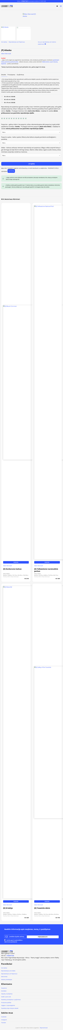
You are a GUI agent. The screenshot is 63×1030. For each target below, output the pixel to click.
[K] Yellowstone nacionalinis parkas (46, 570)
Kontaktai (3, 991)
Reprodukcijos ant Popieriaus (17, 42)
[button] (57, 6)
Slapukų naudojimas (6, 994)
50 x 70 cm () (9, 102)
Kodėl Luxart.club (6, 997)
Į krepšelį (31, 164)
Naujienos (4, 988)
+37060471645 (24, 1)
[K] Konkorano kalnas (12, 569)
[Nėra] (2, 118)
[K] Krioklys (8, 908)
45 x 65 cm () (9, 99)
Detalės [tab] (3, 75)
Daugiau (16, 562)
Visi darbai (4, 42)
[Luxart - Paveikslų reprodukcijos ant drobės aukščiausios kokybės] (7, 6)
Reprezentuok (43, 1028)
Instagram (4, 1020)
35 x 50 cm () (9, 96)
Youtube (3, 1022)
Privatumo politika (6, 1002)
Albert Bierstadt (6, 54)
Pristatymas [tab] (11, 75)
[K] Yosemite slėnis (42, 908)
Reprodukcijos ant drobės (8, 971)
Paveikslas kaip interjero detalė (9, 1008)
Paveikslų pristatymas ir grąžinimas (11, 999)
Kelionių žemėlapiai (6, 979)
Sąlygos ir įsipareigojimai (8, 1005)
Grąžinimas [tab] (20, 75)
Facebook (3, 1017)
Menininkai (4, 976)
